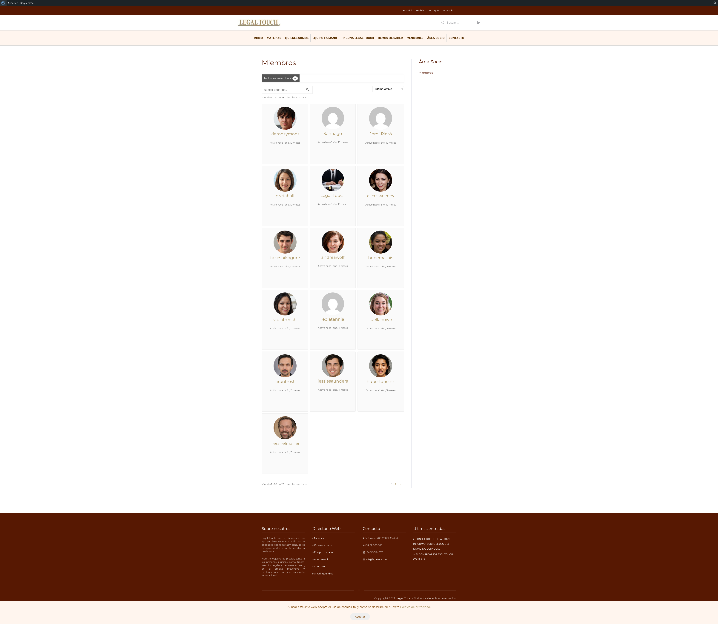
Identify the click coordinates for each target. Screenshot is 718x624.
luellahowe (380, 319)
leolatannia (332, 319)
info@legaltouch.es (376, 559)
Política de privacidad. (415, 607)
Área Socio (436, 38)
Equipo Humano (324, 38)
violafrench (285, 319)
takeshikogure (285, 257)
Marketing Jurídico (322, 573)
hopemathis (380, 257)
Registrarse (27, 2)
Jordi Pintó (380, 134)
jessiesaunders (333, 381)
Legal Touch (332, 195)
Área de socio (321, 559)
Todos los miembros (280, 78)
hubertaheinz (381, 381)
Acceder (13, 2)
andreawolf (332, 257)
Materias (274, 38)
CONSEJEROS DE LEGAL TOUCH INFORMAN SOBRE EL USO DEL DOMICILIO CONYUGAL (432, 544)
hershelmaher (285, 443)
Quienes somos (323, 545)
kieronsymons (285, 134)
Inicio (258, 38)
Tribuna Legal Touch (357, 38)
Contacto (456, 38)
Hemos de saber (390, 38)
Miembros (426, 72)
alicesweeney (380, 195)
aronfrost (285, 381)
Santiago (332, 133)
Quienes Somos (297, 38)
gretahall (285, 195)
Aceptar (360, 616)
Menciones (415, 38)
